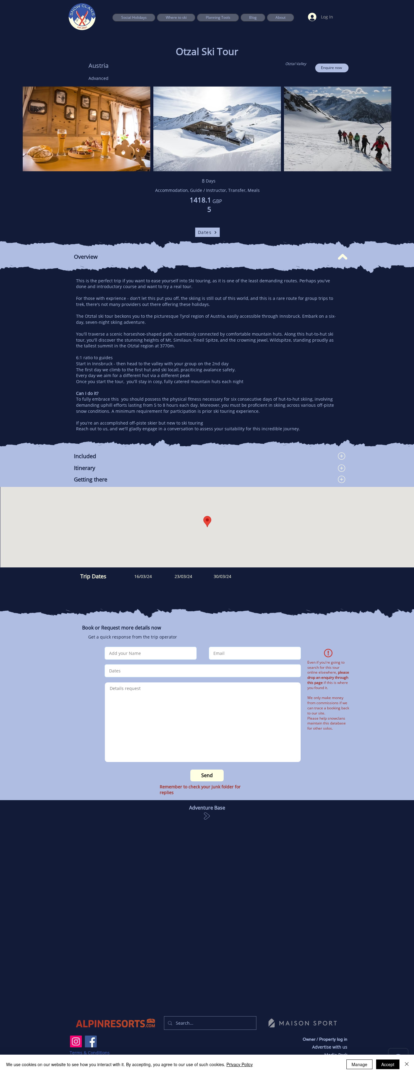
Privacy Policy (239, 1064)
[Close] (406, 1064)
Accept (387, 1064)
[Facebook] (91, 1041)
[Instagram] (76, 1041)
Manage (359, 1064)
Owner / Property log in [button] (325, 1039)
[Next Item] (380, 129)
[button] (218, 17)
